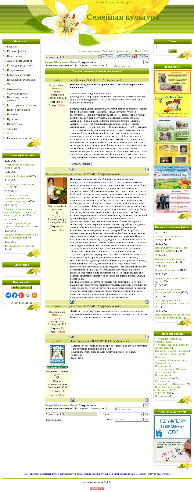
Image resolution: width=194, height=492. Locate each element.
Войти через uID (21, 287)
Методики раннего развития (19, 245)
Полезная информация (167, 387)
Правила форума (124, 51)
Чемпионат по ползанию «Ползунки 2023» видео (168, 291)
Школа (73, 62)
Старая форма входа (21, 302)
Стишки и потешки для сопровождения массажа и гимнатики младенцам (18, 198)
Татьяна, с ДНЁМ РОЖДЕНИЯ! (165, 392)
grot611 (57, 341)
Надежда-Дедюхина (57, 174)
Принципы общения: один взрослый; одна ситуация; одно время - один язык (20, 212)
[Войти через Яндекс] (21, 295)
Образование (60, 62)
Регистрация (112, 2)
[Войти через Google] (28, 295)
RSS (130, 2)
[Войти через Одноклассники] (34, 295)
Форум (48, 62)
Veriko (57, 80)
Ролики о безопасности (167, 270)
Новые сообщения (90, 51)
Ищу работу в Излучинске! (172, 384)
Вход (124, 2)
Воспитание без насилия (17, 175)
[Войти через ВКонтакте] (8, 295)
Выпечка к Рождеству (169, 353)
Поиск (138, 51)
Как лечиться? (162, 381)
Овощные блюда (164, 341)
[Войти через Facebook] (15, 295)
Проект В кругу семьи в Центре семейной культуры (172, 249)
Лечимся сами (165, 378)
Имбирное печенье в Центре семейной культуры (170, 260)
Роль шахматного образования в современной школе (21, 236)
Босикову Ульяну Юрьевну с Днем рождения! (171, 370)
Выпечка (160, 356)
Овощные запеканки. (169, 338)
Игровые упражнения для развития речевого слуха (17, 225)
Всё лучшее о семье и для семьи (172, 350)
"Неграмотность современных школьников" (70, 63)
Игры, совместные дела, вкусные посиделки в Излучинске (172, 316)
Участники (108, 51)
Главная (100, 2)
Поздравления (162, 366)
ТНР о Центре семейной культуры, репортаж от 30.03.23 (172, 302)
